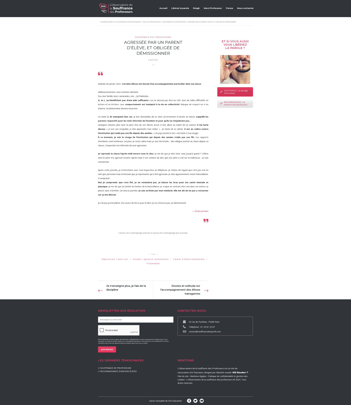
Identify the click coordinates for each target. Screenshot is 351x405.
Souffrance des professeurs (153, 37)
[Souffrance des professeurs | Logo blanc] (116, 8)
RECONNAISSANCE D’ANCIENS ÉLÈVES (118, 371)
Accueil (163, 8)
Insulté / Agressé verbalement (151, 259)
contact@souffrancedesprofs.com (205, 331)
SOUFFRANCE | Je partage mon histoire (236, 91)
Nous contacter (245, 8)
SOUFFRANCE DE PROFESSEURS (115, 368)
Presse (229, 8)
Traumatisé (153, 263)
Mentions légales (198, 376)
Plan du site (183, 376)
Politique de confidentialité (220, 376)
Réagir (196, 8)
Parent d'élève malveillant (189, 259)
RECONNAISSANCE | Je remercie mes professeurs (235, 103)
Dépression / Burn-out (115, 259)
